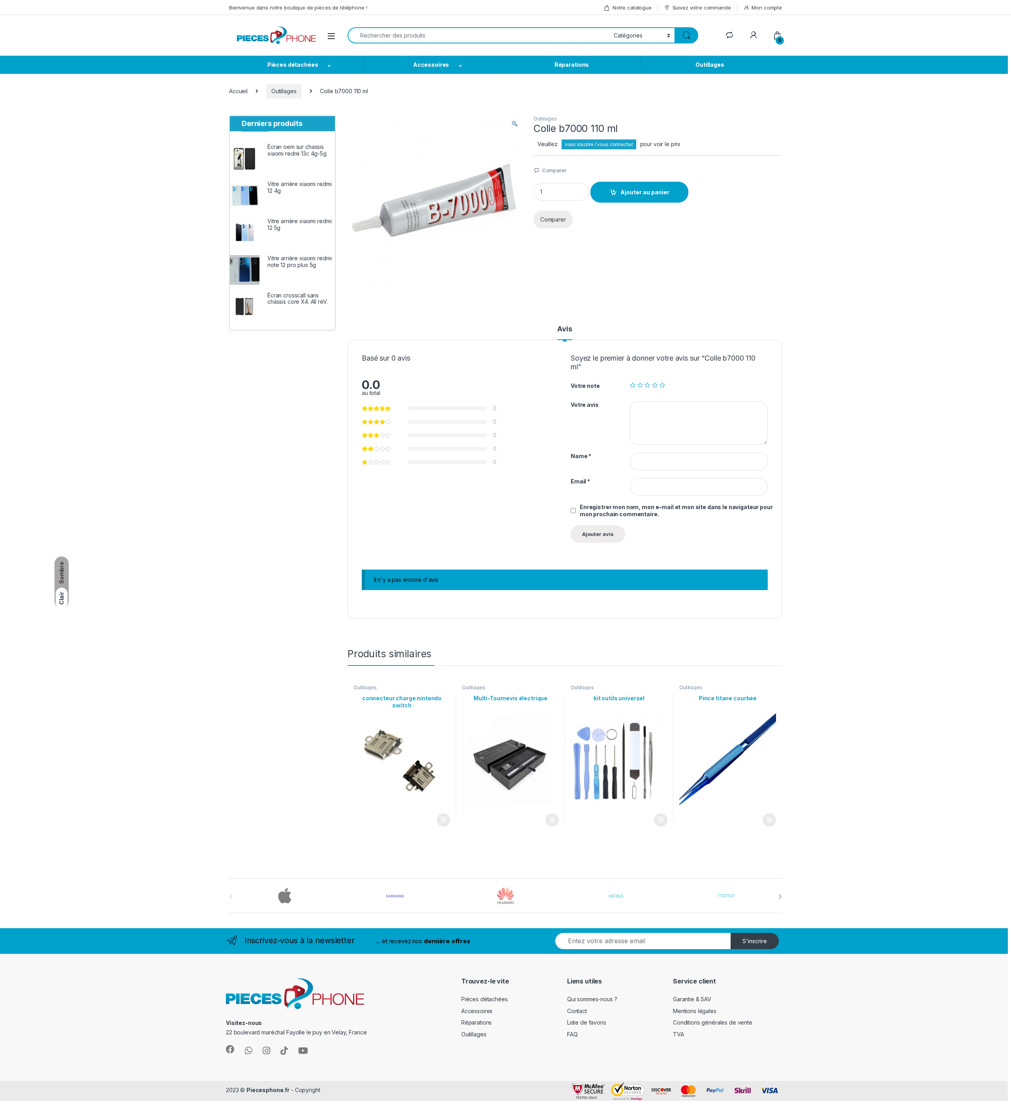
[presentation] (780, 896)
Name (581, 456)
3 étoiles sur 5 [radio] (647, 385)
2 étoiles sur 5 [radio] (640, 385)
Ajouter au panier (644, 192)
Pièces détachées (292, 64)
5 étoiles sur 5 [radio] (662, 385)
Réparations (571, 64)
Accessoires (431, 64)
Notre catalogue (632, 7)
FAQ (572, 1034)
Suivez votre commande (702, 7)
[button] (514, 124)
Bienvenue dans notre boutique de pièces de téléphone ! (298, 7)
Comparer (554, 170)
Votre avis (585, 404)
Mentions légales (694, 1011)
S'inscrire (754, 941)
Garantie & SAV (692, 999)
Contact (577, 1011)
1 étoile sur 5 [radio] (632, 385)
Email (580, 481)
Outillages (709, 64)
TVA (678, 1034)
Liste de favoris (586, 1022)
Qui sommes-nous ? (592, 999)
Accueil (238, 91)
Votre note (585, 385)
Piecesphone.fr (267, 1090)
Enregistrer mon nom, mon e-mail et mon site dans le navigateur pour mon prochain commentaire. (676, 510)
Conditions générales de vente (712, 1022)
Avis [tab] (564, 329)
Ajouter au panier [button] (441, 820)
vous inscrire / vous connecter (599, 144)
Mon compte (767, 7)
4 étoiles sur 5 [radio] (655, 385)
